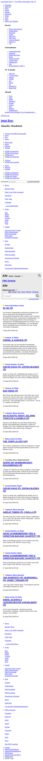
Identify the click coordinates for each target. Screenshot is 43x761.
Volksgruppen (13, 110)
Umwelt (7, 218)
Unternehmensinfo (14, 51)
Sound (7, 10)
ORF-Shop (12, 38)
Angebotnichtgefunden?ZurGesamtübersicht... (20, 112)
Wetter (7, 16)
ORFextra (12, 36)
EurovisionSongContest (13, 230)
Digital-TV (12, 42)
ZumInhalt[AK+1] (7, 2)
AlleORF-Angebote (11, 744)
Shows (7, 185)
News (6, 19)
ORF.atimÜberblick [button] (11, 21)
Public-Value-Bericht (15, 29)
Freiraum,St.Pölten (12, 337)
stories (7, 139)
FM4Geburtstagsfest (11, 232)
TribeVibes (8, 199)
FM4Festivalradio (10, 234)
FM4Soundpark (10, 251)
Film (6, 213)
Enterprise (12, 53)
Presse (11, 57)
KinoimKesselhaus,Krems (14, 305)
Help (10, 107)
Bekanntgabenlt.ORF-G (17, 66)
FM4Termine (9, 281)
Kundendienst (13, 31)
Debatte (7, 12)
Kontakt (7, 244)
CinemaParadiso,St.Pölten (14, 364)
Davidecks (8, 195)
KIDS (7, 9)
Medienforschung (14, 55)
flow (6, 137)
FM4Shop (8, 265)
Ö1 (10, 84)
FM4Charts (8, 236)
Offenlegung (9, 753)
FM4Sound (8, 142)
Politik (7, 216)
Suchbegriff (4, 181)
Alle (9, 292)
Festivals (35, 292)
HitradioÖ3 (12, 86)
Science (11, 105)
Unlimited (8, 202)
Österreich (8, 14)
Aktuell (7, 227)
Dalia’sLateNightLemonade (14, 192)
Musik (7, 214)
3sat (10, 81)
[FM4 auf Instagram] (11, 151)
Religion (11, 108)
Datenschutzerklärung (12, 749)
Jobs (10, 64)
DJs (19, 292)
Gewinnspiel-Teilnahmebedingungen (16, 268)
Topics (7, 209)
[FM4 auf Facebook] (11, 153)
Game (7, 220)
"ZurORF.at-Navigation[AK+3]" (25, 2)
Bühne (28, 292)
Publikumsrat (13, 62)
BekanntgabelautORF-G (13, 755)
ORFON (8, 7)
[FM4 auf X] (9, 155)
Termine (7, 148)
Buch (6, 222)
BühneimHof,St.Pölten (13, 439)
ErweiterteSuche (34, 299)
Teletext (11, 77)
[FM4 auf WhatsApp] (12, 157)
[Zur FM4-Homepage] (5, 116)
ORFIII (11, 79)
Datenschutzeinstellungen (13, 751)
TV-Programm (13, 75)
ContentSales (13, 60)
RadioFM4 (12, 88)
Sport (6, 18)
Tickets (11, 34)
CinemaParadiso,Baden (13, 486)
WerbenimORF (14, 59)
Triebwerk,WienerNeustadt (14, 413)
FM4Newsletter (10, 255)
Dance (7, 144)
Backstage (12, 33)
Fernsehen (8, 5)
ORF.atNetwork (10, 710)
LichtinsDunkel (14, 40)
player (7, 135)
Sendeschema (9, 248)
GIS (10, 43)
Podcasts (7, 146)
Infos (6, 241)
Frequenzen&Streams (12, 258)
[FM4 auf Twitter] (11, 176)
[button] (15, 134)
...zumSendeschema (11, 206)
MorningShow (9, 189)
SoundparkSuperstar (11, 237)
